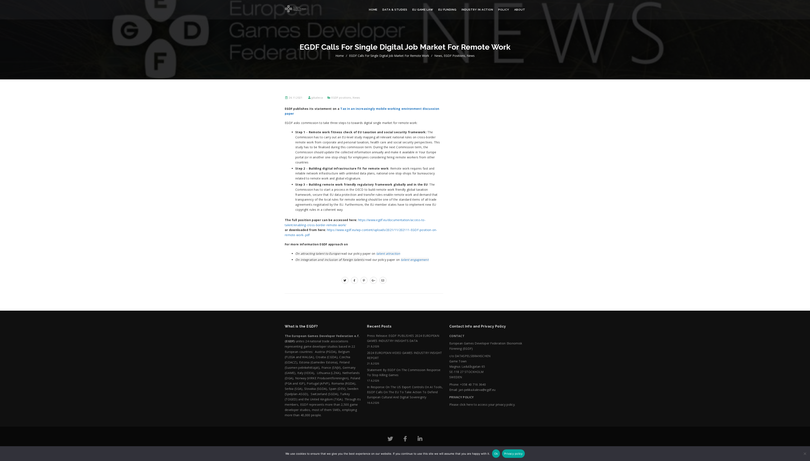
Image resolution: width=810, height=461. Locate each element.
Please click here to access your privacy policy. (482, 405)
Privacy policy (513, 453)
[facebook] (354, 280)
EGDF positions (454, 56)
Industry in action (477, 9)
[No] (805, 455)
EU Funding (447, 9)
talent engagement (415, 260)
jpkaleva (317, 97)
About (519, 9)
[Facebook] (405, 440)
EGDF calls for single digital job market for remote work (389, 56)
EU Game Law (422, 9)
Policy (503, 9)
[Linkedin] (420, 440)
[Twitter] (390, 440)
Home (373, 9)
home (339, 56)
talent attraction (388, 254)
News (438, 56)
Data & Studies (394, 9)
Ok (496, 453)
